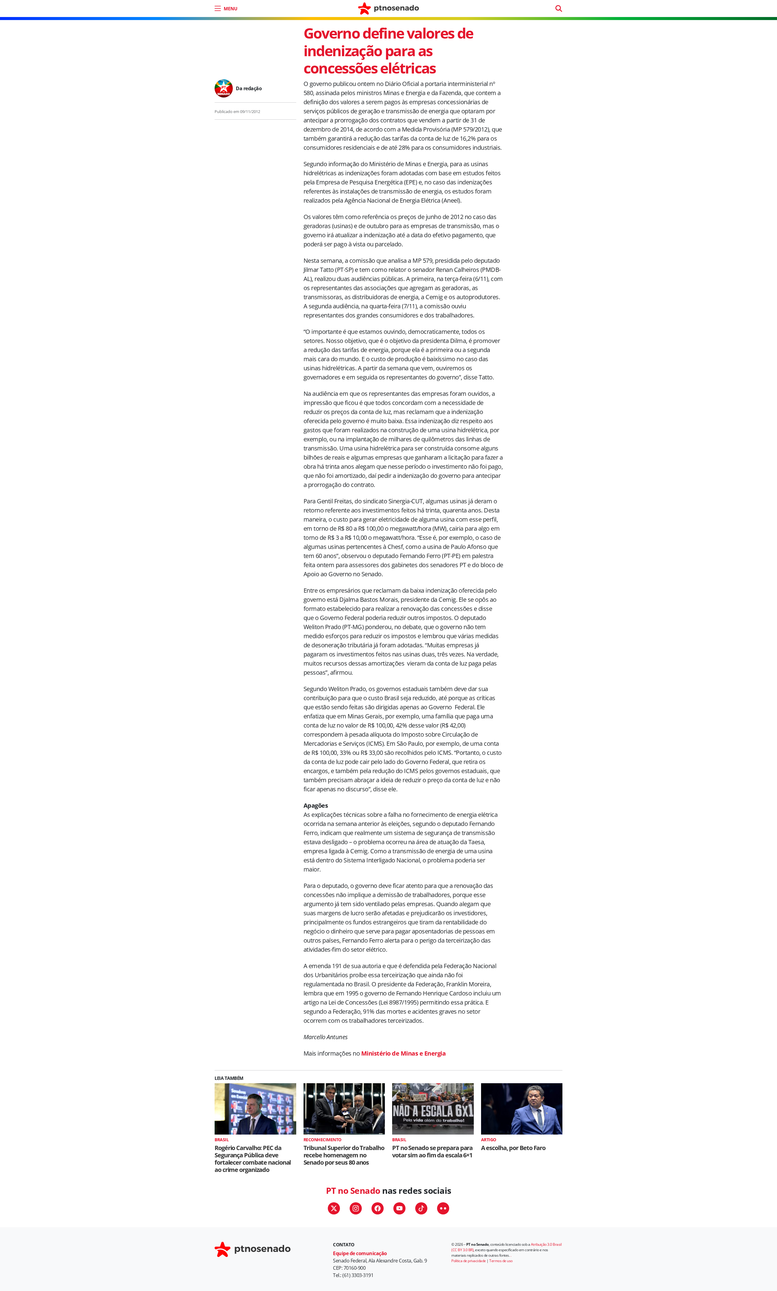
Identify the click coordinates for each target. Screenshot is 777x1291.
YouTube (399, 1208)
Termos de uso (501, 1260)
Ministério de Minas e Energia (403, 1053)
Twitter (334, 1208)
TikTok (421, 1208)
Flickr (443, 1208)
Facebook (378, 1208)
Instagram (356, 1208)
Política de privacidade (468, 1260)
